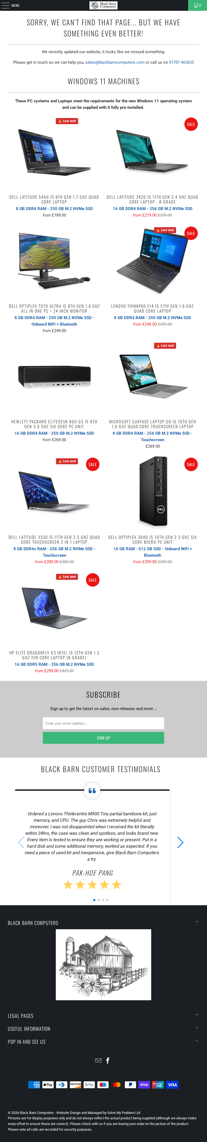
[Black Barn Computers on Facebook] (108, 1061)
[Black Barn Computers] (103, 5)
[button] (180, 843)
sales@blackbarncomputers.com (114, 62)
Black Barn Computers (37, 1113)
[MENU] (2, 5)
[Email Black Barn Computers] (99, 1061)
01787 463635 (181, 62)
